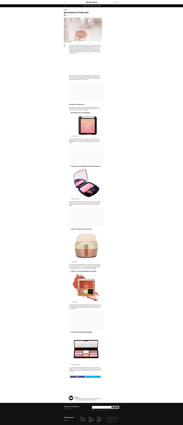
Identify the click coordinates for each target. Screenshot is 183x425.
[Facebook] (114, 2)
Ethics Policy (91, 420)
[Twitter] (116, 2)
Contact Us (99, 419)
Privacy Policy (99, 420)
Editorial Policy (83, 420)
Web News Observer (91, 2)
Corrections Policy (99, 423)
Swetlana (76, 399)
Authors (90, 419)
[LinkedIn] (118, 2)
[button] (64, 2)
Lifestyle (65, 9)
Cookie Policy (83, 422)
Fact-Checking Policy (91, 423)
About (82, 419)
